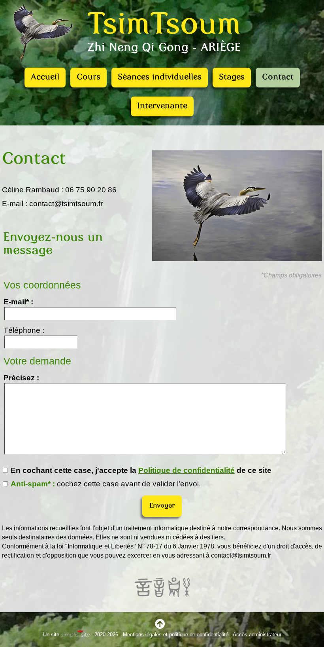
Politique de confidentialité (186, 470)
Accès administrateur (257, 635)
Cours (88, 77)
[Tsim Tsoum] (42, 65)
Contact (278, 77)
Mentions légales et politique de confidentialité (175, 635)
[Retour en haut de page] (162, 626)
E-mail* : (18, 302)
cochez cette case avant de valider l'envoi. (106, 484)
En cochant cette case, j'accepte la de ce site (140, 470)
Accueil (45, 77)
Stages (232, 77)
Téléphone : (24, 330)
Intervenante (162, 106)
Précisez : (21, 378)
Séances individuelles (160, 77)
